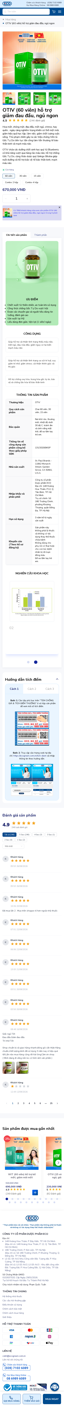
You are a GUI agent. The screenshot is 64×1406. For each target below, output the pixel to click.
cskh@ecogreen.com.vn (14, 1356)
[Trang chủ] (32, 1221)
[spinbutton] (16, 198)
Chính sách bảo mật (12, 1308)
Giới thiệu (7, 1317)
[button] (6, 198)
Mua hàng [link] (10, 19)
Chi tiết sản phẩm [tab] (16, 235)
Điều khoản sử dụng (12, 1304)
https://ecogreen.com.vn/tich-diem (29, 755)
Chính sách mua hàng (13, 1313)
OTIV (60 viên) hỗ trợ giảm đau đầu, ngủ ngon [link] (30, 23)
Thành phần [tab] (40, 235)
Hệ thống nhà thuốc (12, 1296)
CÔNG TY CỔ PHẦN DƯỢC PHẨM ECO (25, 1234)
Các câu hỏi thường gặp (14, 1300)
